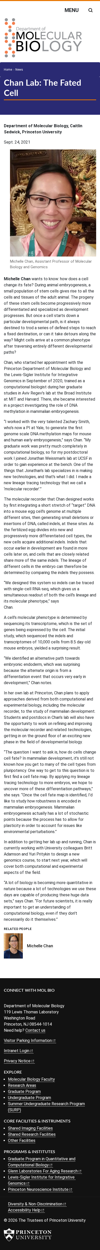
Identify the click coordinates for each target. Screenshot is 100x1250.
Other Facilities (21, 1140)
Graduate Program (24, 1091)
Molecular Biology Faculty (31, 1079)
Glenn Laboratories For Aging (43, 1171)
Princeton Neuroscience (38, 1189)
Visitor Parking (28, 1040)
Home (8, 69)
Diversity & (35, 1204)
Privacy (17, 1060)
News (19, 69)
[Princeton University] (28, 1235)
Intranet (16, 1050)
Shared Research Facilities (32, 1134)
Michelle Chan (40, 945)
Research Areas (22, 1085)
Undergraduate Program (29, 1097)
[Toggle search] (90, 10)
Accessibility (24, 1210)
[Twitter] (14, 999)
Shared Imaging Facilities (30, 1128)
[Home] (43, 39)
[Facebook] (7, 999)
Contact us (35, 1030)
